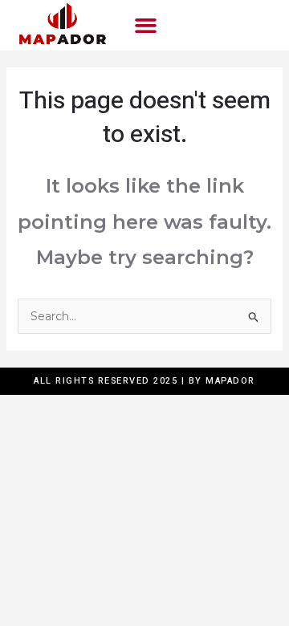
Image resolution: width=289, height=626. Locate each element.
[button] (146, 25)
